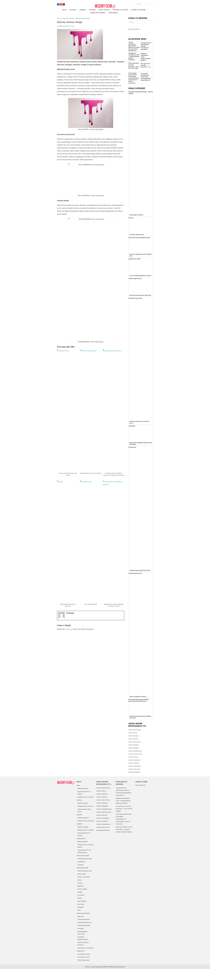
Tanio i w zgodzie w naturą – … (138, 696)
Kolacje (79, 883)
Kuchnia (73, 9)
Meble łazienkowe (83, 818)
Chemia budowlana (83, 919)
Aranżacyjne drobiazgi (84, 859)
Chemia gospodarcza (84, 922)
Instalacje (80, 928)
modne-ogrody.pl (133, 736)
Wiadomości (113, 12)
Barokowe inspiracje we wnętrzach (140, 295)
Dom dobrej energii (90, 604)
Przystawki (80, 895)
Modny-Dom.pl (89, 967)
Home (59, 18)
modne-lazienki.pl (133, 745)
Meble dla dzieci (82, 842)
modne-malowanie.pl (134, 766)
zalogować (69, 629)
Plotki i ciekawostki (83, 960)
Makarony (80, 886)
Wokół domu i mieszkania (85, 948)
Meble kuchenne (82, 803)
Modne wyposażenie (97, 12)
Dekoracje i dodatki (120, 9)
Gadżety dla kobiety (83, 925)
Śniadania (80, 907)
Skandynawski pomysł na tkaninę (90, 473)
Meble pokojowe (82, 788)
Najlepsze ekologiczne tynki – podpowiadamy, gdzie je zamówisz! (123, 800)
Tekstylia (80, 865)
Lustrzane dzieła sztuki (136, 234)
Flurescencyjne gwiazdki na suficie (140, 275)
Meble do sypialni (83, 827)
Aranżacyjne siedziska (136, 215)
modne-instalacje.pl (134, 760)
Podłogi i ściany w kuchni (85, 806)
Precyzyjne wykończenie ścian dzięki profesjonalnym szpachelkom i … (146, 77)
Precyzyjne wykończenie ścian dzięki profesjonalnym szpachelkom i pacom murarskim (124, 819)
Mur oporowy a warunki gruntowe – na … (146, 65)
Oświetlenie (81, 862)
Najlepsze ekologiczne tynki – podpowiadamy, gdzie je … (146, 57)
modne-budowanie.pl (134, 730)
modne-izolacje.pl (133, 763)
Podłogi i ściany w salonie (85, 797)
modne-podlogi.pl (133, 748)
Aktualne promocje (83, 954)
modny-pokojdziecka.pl (135, 751)
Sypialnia (92, 9)
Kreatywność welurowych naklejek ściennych (140, 717)
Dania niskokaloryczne (84, 871)
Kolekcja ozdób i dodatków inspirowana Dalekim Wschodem (113, 474)
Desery (79, 880)
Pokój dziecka (104, 9)
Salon (64, 9)
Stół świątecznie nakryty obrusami (68, 605)
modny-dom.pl (132, 733)
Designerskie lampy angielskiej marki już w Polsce (113, 605)
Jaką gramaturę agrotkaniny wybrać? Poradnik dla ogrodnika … (146, 46)
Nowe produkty (82, 889)
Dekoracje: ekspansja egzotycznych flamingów (140, 443)
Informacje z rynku (83, 957)
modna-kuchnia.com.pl (135, 754)
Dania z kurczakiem (83, 877)
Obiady (79, 892)
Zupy (79, 910)
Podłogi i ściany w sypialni (85, 830)
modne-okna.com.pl (134, 769)
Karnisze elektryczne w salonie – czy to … (139, 422)
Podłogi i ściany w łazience (85, 821)
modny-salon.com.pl (134, 742)
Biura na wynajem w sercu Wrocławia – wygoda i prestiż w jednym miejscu (124, 829)
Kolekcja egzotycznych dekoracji (139, 570)
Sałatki (79, 898)
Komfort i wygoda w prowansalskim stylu (140, 255)
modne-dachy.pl (133, 757)
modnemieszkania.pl (134, 772)
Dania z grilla (81, 874)
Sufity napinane (140, 785)
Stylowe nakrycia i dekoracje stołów (68, 474)
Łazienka (82, 9)
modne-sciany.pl (133, 739)
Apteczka (80, 916)
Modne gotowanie (139, 9)
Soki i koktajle (81, 901)
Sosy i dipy (80, 904)
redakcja (72, 26)
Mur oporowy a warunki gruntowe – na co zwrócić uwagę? (124, 808)
